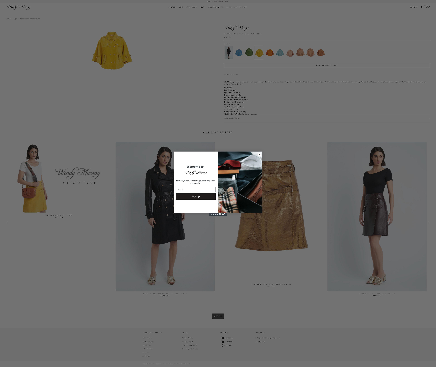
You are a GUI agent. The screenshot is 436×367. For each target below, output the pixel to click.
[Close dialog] (259, 154)
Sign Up (196, 196)
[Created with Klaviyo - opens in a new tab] (218, 214)
